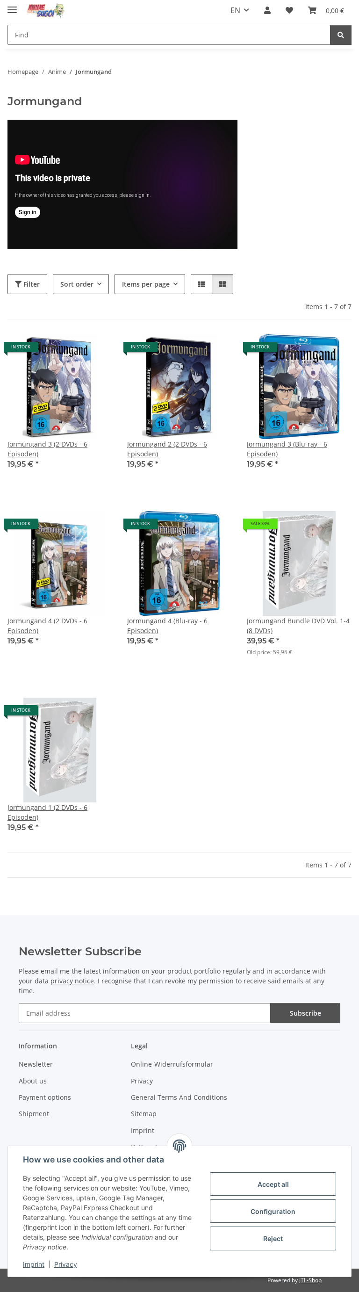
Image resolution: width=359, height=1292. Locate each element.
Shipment (34, 1113)
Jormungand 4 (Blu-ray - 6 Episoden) (167, 625)
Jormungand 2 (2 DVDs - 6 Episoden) (167, 449)
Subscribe (305, 1013)
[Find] (341, 35)
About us (33, 1080)
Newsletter (36, 1064)
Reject (273, 1238)
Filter (31, 284)
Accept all (273, 1184)
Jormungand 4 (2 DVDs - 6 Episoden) (47, 625)
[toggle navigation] (12, 6)
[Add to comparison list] (72, 350)
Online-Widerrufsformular (172, 1064)
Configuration (273, 1211)
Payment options (45, 1097)
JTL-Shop (310, 1280)
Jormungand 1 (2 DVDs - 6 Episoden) (47, 812)
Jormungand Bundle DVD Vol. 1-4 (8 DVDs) (298, 625)
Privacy (65, 1264)
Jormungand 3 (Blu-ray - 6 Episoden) (287, 449)
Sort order (76, 284)
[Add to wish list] (96, 350)
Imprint (33, 1264)
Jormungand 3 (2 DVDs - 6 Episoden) (47, 449)
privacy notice (72, 980)
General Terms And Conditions (179, 1097)
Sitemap (144, 1113)
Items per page (146, 284)
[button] (267, 10)
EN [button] (235, 10)
